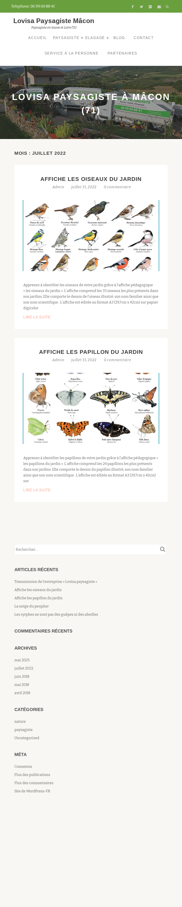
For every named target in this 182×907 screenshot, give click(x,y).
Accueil (37, 38)
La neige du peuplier (31, 606)
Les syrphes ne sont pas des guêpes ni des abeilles (56, 614)
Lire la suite (45, 317)
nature (20, 721)
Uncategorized (26, 738)
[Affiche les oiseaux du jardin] (91, 235)
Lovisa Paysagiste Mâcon (53, 20)
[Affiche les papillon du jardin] (91, 408)
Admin (58, 187)
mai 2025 (22, 660)
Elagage (95, 38)
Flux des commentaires (33, 783)
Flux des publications (32, 775)
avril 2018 (22, 693)
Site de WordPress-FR (32, 791)
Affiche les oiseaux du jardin (91, 179)
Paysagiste (66, 38)
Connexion (23, 766)
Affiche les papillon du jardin (91, 352)
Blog (119, 38)
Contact (144, 38)
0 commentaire (117, 187)
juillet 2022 (23, 668)
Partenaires (123, 53)
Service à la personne (72, 53)
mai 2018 (21, 685)
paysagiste (23, 730)
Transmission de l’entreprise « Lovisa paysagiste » (55, 582)
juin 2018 (21, 676)
